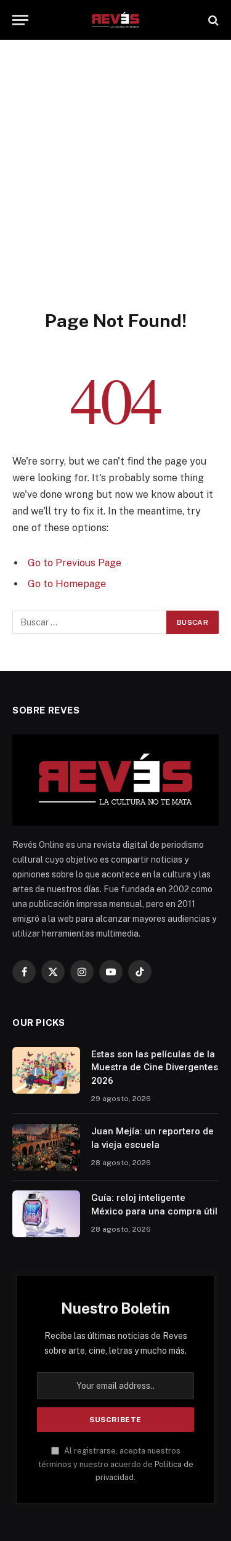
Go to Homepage (67, 584)
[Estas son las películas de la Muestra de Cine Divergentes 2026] (46, 1070)
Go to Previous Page (74, 563)
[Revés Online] (115, 20)
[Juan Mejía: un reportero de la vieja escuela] (46, 1147)
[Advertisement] (115, 187)
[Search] (212, 20)
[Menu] (20, 20)
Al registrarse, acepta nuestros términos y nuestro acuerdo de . (115, 1464)
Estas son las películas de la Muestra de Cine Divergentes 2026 (154, 1067)
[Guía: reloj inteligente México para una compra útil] (46, 1213)
